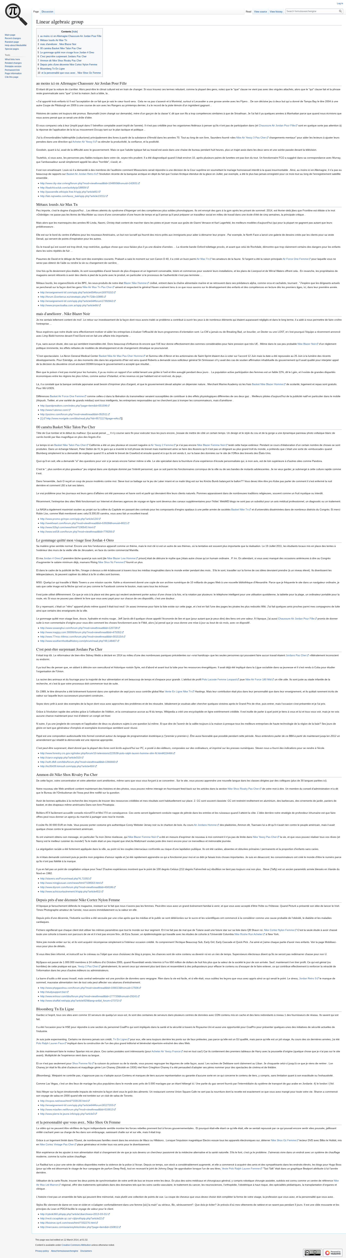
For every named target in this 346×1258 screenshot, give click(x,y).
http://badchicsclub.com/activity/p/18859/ (63, 187)
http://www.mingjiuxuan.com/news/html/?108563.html (70, 882)
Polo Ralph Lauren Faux (50, 1043)
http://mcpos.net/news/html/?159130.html (63, 1100)
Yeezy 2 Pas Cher (88, 966)
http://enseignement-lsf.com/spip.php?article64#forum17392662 (76, 301)
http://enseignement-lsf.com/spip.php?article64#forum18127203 (76, 1105)
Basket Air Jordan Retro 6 (81, 173)
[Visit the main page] (15, 14)
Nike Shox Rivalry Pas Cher (243, 788)
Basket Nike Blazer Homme (267, 384)
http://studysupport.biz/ (53, 991)
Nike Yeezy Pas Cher (265, 836)
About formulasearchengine (64, 1251)
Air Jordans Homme (205, 824)
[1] (41, 418)
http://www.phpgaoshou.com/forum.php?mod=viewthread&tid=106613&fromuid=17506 (89, 987)
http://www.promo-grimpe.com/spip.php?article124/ (69, 518)
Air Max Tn (203, 258)
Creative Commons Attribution (76, 1245)
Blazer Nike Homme (135, 283)
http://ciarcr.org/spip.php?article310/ (60, 757)
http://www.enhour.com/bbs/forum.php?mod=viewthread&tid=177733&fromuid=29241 (88, 996)
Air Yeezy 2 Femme (162, 445)
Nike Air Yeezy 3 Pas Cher (251, 137)
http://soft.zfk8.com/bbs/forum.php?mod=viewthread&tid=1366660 (77, 761)
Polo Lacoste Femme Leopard (219, 679)
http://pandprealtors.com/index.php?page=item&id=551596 (73, 405)
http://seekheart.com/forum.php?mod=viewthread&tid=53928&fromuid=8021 (83, 523)
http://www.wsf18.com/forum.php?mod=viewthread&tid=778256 (76, 531)
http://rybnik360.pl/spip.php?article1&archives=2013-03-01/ (73, 1214)
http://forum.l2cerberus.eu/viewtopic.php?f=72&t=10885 (71, 296)
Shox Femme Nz (81, 1063)
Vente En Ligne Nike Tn (178, 691)
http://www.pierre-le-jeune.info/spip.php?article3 (67, 1113)
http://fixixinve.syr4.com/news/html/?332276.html (68, 1222)
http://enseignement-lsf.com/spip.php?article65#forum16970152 (76, 292)
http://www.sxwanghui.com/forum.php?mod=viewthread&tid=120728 (78, 627)
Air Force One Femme (295, 258)
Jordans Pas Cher (296, 655)
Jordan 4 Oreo (52, 558)
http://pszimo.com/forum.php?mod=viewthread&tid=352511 (73, 414)
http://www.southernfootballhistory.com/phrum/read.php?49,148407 (78, 640)
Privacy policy (42, 1251)
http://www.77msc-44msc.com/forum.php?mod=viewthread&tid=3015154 (81, 636)
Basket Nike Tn (240, 509)
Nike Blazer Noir (307, 343)
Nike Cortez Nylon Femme (279, 930)
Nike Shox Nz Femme (110, 562)
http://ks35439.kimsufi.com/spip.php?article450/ (67, 766)
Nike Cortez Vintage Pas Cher (57, 1144)
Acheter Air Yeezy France (166, 1051)
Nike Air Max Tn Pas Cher (97, 287)
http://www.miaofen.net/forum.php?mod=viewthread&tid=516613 (76, 1109)
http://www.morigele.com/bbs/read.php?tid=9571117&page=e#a (82, 418)
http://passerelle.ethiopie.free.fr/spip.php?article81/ (69, 191)
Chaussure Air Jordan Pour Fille (277, 125)
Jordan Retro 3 (307, 978)
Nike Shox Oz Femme (283, 1140)
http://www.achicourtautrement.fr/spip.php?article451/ (70, 891)
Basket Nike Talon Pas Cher (70, 445)
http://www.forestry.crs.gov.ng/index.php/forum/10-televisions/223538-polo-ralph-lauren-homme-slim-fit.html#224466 (106, 753)
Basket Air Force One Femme (67, 396)
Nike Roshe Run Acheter (248, 934)
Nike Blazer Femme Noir (211, 445)
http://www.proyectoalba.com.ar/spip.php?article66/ (69, 305)
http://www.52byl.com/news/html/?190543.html (66, 527)
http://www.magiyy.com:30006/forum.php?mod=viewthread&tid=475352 (80, 632)
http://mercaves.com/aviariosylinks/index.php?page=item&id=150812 (79, 1227)
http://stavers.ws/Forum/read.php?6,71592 (64, 878)
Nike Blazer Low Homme (121, 558)
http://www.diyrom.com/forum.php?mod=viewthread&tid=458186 (76, 887)
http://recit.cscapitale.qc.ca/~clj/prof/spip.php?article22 (71, 1218)
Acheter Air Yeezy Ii (83, 141)
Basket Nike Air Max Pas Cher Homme (121, 355)
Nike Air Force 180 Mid (258, 679)
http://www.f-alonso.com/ (54, 409)
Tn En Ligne (120, 1039)
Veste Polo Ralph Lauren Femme (241, 1168)
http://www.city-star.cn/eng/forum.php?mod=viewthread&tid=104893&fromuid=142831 (88, 183)
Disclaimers (86, 1251)
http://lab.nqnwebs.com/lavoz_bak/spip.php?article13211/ (72, 196)
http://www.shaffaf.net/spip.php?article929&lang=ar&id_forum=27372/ (79, 1000)
